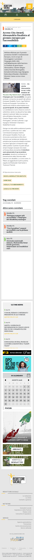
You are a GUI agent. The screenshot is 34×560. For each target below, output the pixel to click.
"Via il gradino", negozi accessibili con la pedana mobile (17, 230)
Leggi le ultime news (11, 189)
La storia (28, 498)
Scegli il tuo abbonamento (13, 184)
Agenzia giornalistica (24, 522)
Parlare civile (27, 512)
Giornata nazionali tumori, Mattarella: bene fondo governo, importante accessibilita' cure (17, 244)
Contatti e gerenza (25, 499)
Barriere (17, 203)
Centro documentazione (23, 526)
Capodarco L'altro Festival (22, 510)
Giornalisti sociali (25, 508)
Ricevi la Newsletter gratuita (15, 176)
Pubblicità (4, 548)
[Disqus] (17, 275)
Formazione (27, 524)
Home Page (7, 180)
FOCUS (8, 408)
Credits (20, 549)
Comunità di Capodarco (23, 514)
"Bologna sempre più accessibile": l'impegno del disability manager (16, 217)
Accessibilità (8, 203)
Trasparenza (13, 548)
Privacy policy (22, 548)
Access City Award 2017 (12, 95)
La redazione (27, 496)
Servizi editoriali (26, 528)
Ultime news (17, 305)
